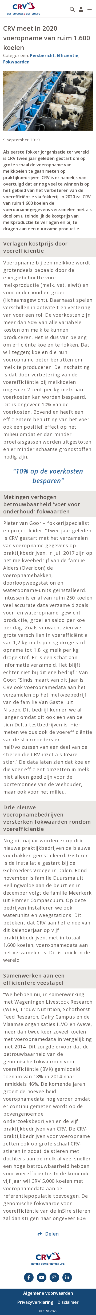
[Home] (23, 9)
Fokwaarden (16, 62)
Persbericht (42, 55)
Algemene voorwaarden (48, 1293)
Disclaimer (68, 1302)
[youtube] (41, 1277)
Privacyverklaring (35, 1302)
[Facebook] (29, 1277)
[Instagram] (54, 1277)
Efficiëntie (67, 55)
